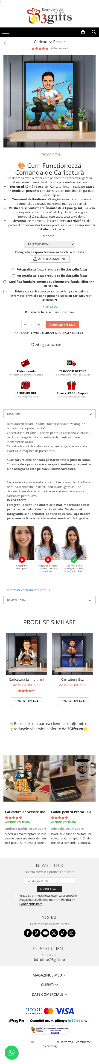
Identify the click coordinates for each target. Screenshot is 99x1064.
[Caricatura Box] (72, 654)
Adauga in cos (62, 324)
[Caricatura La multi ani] (26, 654)
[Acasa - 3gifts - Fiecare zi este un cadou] (49, 16)
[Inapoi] (3, 43)
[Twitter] (54, 933)
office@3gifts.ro (52, 959)
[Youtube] (45, 933)
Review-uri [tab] (16, 600)
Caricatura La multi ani (26, 679)
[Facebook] (28, 933)
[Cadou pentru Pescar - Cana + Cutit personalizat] (73, 778)
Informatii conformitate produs (28, 590)
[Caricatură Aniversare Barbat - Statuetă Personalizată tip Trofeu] (26, 778)
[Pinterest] (36, 933)
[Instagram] (71, 933)
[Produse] (6, 33)
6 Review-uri (59, 48)
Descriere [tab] (13, 414)
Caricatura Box (72, 679)
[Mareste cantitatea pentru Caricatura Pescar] (38, 324)
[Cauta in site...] (94, 32)
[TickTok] (63, 933)
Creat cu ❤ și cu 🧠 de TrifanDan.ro (33, 1042)
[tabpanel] (49, 101)
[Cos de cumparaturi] (83, 32)
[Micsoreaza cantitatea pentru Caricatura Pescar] (24, 324)
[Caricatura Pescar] (49, 101)
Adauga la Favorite (47, 345)
